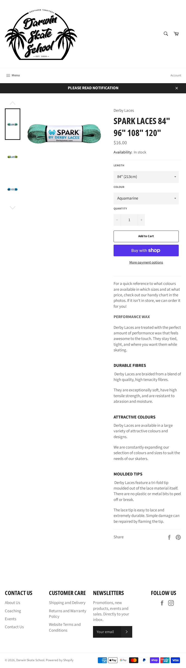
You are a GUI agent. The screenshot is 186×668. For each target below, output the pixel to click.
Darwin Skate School (30, 660)
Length (119, 166)
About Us (12, 603)
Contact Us (14, 627)
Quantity (120, 209)
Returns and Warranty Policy (67, 614)
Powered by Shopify (59, 660)
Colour (119, 187)
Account (175, 75)
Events (10, 619)
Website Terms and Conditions (65, 627)
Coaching (13, 611)
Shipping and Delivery (67, 603)
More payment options (146, 262)
